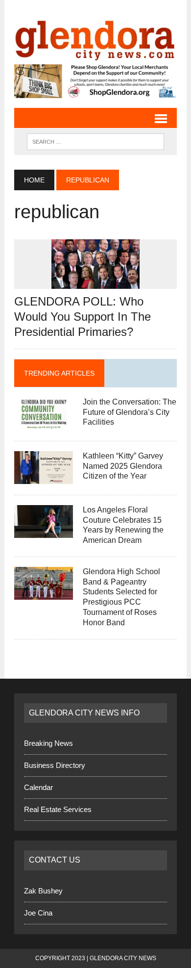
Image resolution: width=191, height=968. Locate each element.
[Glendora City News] (95, 37)
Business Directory (54, 765)
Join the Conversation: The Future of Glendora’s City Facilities (129, 412)
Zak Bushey (43, 891)
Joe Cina (38, 913)
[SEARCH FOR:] (95, 141)
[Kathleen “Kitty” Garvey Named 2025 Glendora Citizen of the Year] (43, 477)
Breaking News (48, 743)
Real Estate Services (58, 809)
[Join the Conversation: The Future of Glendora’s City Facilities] (43, 423)
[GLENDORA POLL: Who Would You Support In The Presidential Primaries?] (95, 282)
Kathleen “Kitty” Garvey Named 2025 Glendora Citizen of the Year (123, 466)
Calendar (38, 787)
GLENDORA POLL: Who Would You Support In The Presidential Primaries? (82, 316)
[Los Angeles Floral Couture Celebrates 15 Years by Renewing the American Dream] (43, 531)
